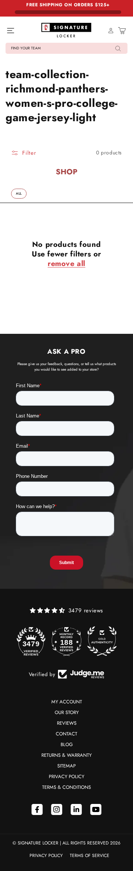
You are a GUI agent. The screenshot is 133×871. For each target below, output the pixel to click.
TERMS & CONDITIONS (66, 787)
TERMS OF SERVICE (89, 855)
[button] (66, 48)
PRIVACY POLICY (66, 776)
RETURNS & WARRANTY (66, 755)
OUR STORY (67, 712)
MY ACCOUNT (66, 701)
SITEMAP (66, 765)
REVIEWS (66, 723)
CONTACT (66, 733)
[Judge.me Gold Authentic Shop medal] (102, 641)
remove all (66, 264)
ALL (19, 193)
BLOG (67, 744)
